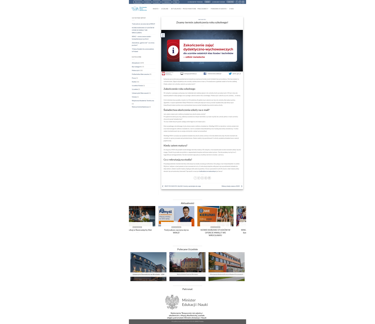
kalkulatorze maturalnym (207, 171)
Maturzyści (136, 70)
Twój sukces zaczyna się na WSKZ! (143, 24)
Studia (134, 82)
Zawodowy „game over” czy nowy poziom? (143, 44)
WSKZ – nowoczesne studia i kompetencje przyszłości (141, 37)
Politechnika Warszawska (140, 74)
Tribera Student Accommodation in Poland (143, 50)
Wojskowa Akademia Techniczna (143, 100)
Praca (134, 78)
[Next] (241, 225)
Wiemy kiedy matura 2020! (231, 186)
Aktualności (176, 9)
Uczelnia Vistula (137, 85)
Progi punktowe (189, 9)
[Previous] (133, 225)
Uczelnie (135, 89)
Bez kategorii (136, 67)
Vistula (134, 97)
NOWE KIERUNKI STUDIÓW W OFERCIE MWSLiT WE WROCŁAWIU (143, 30)
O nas (231, 9)
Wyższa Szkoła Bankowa (140, 107)
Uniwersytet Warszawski (140, 93)
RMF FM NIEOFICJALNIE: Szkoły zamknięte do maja (182, 186)
